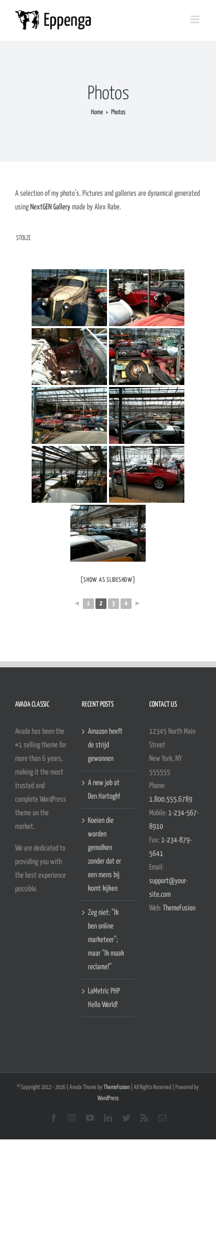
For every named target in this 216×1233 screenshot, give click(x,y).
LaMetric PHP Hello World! (104, 998)
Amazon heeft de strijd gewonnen (105, 745)
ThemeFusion (179, 908)
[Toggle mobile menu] (195, 19)
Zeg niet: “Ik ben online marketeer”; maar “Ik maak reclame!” (106, 940)
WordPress (108, 1098)
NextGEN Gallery (50, 207)
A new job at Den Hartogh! (104, 789)
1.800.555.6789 (170, 799)
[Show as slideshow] (107, 580)
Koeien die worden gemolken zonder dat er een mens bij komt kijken (104, 854)
